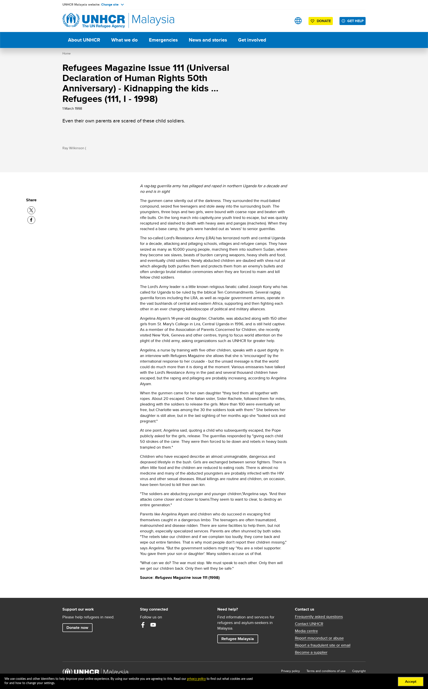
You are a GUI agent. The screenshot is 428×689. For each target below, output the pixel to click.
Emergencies (163, 40)
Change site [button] (110, 4)
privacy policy (196, 679)
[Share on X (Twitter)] (31, 210)
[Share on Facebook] (31, 220)
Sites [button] (298, 20)
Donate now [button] (77, 627)
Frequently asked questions (319, 616)
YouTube (153, 625)
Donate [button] (324, 20)
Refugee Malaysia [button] (239, 639)
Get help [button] (356, 20)
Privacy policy (290, 671)
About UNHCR (84, 40)
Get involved (252, 40)
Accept (410, 681)
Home (66, 53)
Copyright (359, 671)
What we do (124, 40)
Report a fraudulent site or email (322, 645)
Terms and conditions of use (326, 671)
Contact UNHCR (309, 623)
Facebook (143, 625)
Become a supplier (311, 652)
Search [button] (284, 20)
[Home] (93, 20)
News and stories (208, 40)
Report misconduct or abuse (319, 638)
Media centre (306, 630)
